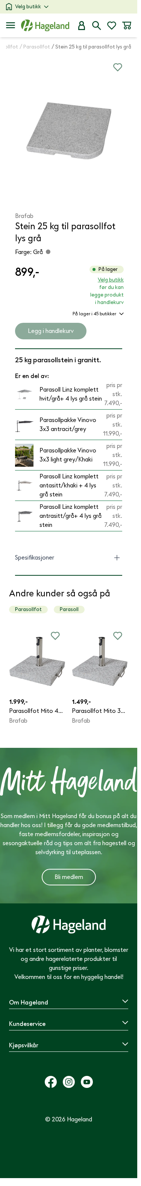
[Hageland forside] (45, 25)
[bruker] (81, 25)
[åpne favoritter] (111, 25)
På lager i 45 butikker (94, 314)
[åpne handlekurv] (126, 25)
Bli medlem (69, 877)
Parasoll (69, 609)
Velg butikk (28, 6)
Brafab (24, 216)
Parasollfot (28, 609)
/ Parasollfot (35, 46)
